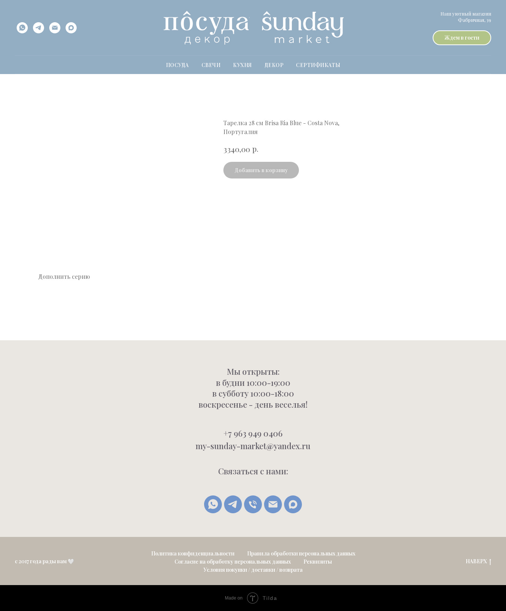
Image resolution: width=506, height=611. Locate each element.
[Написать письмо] (273, 504)
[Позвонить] (253, 504)
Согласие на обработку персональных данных (232, 561)
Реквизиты (317, 561)
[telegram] (38, 27)
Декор (274, 65)
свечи (211, 65)
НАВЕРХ (476, 561)
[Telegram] (233, 504)
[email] (54, 27)
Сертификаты (318, 65)
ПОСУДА (177, 65)
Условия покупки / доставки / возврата (253, 569)
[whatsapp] (22, 27)
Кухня (242, 65)
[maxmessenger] (71, 27)
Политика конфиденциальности (192, 553)
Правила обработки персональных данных (301, 553)
